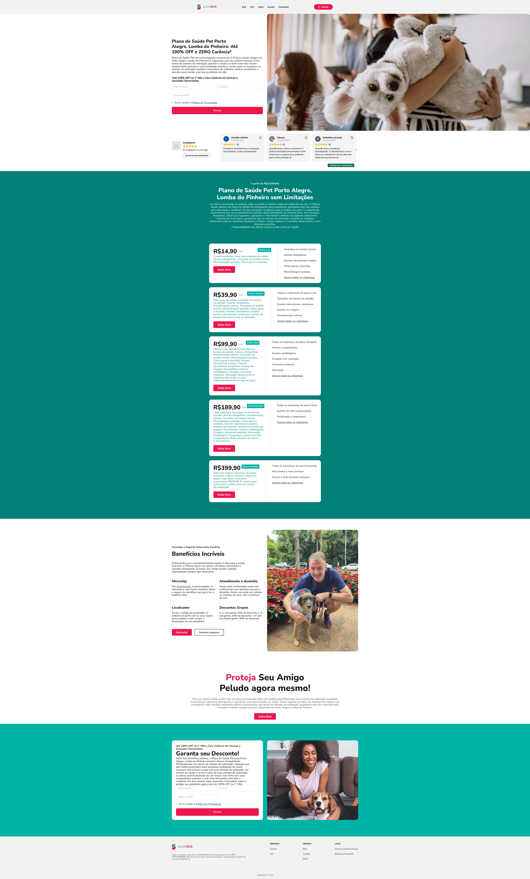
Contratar (182, 632)
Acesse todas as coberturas (299, 277)
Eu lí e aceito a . (196, 102)
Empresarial (284, 7)
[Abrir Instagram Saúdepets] (178, 865)
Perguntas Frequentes (209, 632)
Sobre (260, 7)
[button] (356, 149)
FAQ (252, 7)
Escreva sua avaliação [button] (197, 155)
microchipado (183, 586)
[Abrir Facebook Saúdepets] (173, 865)
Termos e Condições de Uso (346, 849)
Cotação (325, 7)
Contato (270, 7)
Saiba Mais (224, 269)
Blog (244, 7)
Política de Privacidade (204, 102)
